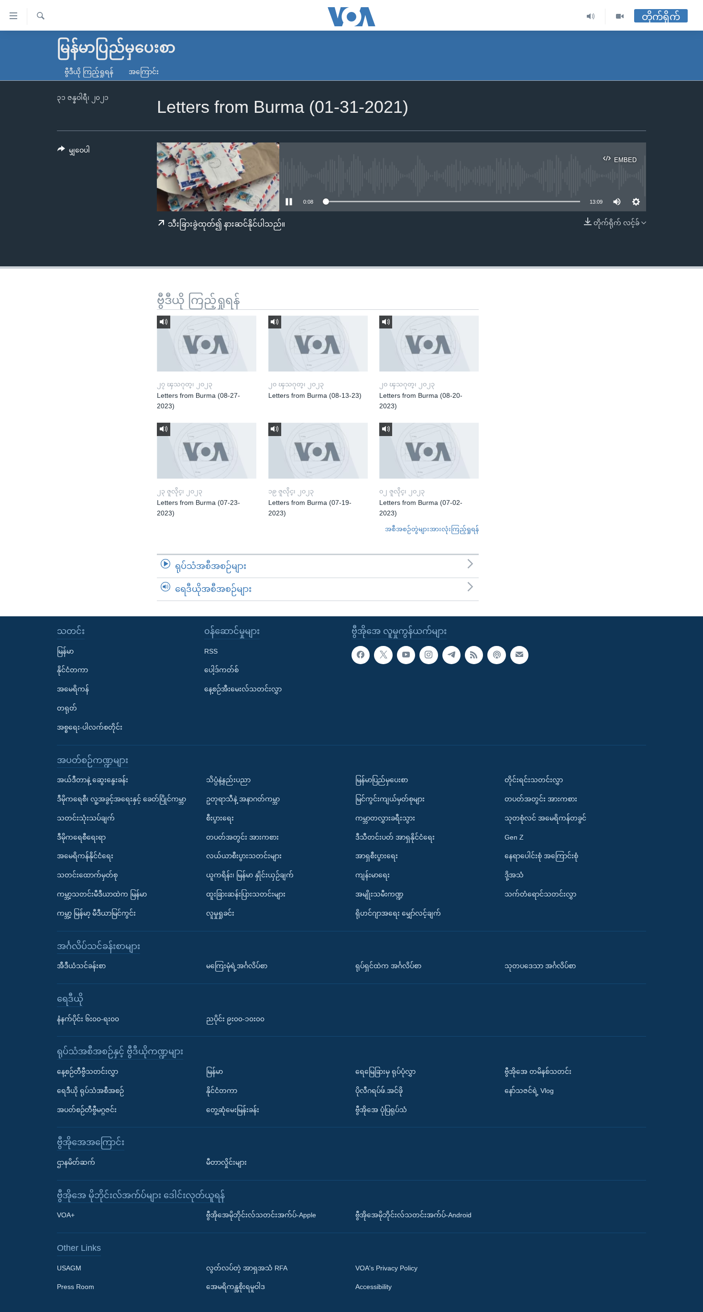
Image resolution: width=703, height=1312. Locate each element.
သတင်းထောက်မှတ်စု (87, 875)
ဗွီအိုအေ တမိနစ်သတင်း (538, 1071)
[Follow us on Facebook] (361, 654)
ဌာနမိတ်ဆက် (76, 1162)
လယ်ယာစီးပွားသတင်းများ (244, 856)
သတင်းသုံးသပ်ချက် (86, 817)
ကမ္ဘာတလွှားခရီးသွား (385, 817)
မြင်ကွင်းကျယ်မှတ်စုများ (390, 799)
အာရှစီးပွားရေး (376, 856)
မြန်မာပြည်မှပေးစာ (381, 780)
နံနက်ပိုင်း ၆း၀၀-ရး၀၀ (88, 1018)
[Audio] (590, 16)
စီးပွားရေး (220, 817)
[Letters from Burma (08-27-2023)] (206, 344)
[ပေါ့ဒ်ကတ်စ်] (496, 654)
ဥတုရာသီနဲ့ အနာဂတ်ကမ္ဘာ (243, 799)
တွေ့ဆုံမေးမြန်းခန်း (232, 1109)
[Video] (619, 16)
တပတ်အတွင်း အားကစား (242, 837)
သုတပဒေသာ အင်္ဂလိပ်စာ (540, 966)
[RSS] (474, 654)
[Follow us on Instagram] (428, 654)
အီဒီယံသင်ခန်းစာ (81, 966)
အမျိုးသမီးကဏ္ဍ (379, 894)
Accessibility (373, 1286)
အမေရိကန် (73, 689)
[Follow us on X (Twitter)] (383, 654)
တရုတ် (67, 708)
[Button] (73, 152)
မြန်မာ (65, 651)
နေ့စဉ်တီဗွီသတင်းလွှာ (87, 1071)
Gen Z (514, 837)
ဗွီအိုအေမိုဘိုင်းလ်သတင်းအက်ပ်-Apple (261, 1215)
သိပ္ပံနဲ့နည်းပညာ (228, 780)
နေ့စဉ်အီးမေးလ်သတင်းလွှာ (243, 689)
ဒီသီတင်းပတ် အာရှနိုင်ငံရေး (395, 837)
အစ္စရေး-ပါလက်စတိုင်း (89, 727)
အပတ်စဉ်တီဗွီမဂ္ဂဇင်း (87, 1109)
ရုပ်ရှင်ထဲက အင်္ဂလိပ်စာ (388, 966)
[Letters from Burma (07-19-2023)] (318, 451)
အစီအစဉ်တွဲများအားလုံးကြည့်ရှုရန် (432, 529)
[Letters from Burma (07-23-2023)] (206, 451)
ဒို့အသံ (514, 875)
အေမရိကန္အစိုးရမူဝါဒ (235, 1286)
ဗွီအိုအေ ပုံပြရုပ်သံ (381, 1109)
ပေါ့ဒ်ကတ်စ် (221, 670)
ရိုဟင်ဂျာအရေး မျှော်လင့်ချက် (398, 913)
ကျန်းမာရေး (372, 875)
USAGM (69, 1267)
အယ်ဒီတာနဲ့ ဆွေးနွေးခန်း (92, 780)
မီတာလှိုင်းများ (226, 1162)
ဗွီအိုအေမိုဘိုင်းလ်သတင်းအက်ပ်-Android (413, 1215)
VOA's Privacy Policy (386, 1267)
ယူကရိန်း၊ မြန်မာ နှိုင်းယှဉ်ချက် (250, 875)
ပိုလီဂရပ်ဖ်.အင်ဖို (379, 1090)
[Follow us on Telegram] (451, 654)
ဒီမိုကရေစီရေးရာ (81, 837)
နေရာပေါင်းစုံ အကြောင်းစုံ (541, 856)
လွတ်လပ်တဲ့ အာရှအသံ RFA (246, 1267)
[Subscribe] (519, 654)
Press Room (75, 1286)
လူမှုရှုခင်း (220, 913)
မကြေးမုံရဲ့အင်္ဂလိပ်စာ (236, 966)
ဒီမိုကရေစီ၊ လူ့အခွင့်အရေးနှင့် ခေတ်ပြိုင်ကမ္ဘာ (121, 799)
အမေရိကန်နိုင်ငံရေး (85, 856)
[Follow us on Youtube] (406, 654)
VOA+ (66, 1215)
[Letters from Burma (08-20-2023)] (429, 344)
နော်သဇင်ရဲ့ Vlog (529, 1090)
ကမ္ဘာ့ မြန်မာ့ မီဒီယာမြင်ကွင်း (96, 913)
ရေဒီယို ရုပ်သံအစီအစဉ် (90, 1090)
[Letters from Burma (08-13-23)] (318, 344)
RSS (211, 651)
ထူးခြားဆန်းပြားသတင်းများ (246, 894)
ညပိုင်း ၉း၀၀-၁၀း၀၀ (235, 1018)
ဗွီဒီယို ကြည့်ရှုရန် (89, 72)
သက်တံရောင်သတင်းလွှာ (540, 894)
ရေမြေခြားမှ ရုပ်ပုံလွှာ (385, 1071)
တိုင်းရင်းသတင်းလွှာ (534, 780)
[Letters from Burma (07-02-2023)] (429, 451)
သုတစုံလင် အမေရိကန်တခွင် (545, 817)
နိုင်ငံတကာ (72, 670)
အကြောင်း (144, 72)
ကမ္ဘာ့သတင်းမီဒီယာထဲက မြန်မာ (102, 894)
